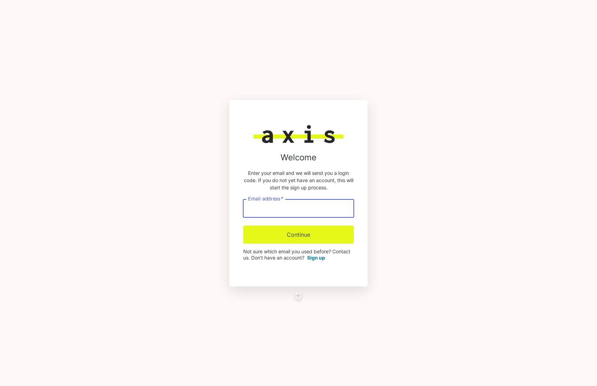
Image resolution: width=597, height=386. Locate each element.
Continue (298, 234)
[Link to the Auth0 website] (298, 296)
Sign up (316, 258)
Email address (265, 198)
